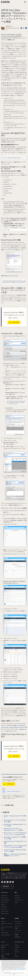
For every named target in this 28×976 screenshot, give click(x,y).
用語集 (2, 956)
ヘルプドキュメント (10, 249)
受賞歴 (16, 928)
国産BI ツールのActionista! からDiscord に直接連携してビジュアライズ (15, 855)
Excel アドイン (4, 909)
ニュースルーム (18, 926)
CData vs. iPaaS (4, 932)
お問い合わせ (6, 886)
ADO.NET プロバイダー (5, 900)
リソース (3, 951)
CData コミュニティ (5, 945)
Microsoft (17, 951)
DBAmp (16, 902)
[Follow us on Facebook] (21, 28)
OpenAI (16, 956)
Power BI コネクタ (5, 911)
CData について (18, 921)
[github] (10, 882)
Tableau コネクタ (4, 913)
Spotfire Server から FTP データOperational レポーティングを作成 (13, 829)
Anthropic (17, 945)
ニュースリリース (18, 923)
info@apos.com (22, 729)
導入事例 (3, 947)
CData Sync (17, 895)
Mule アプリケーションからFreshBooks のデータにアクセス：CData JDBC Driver (15, 833)
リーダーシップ (18, 930)
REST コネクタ (4, 906)
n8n (15, 954)
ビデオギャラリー (4, 958)
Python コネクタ (4, 902)
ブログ (2, 949)
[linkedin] (2, 882)
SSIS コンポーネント (19, 900)
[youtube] (7, 882)
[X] (5, 882)
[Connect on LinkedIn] (26, 28)
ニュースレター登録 (5, 954)
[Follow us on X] (23, 28)
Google (16, 949)
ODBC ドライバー (4, 895)
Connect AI (17, 897)
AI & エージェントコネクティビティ (7, 927)
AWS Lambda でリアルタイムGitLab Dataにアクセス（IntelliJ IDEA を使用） (15, 846)
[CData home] (6, 2)
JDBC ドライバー (4, 897)
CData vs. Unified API (5, 935)
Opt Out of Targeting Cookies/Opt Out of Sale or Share (14, 973)
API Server (3, 904)
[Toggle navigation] (25, 2)
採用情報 (16, 934)
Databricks (17, 947)
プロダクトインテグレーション (7, 924)
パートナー (3, 930)
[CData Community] (13, 882)
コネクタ (3, 921)
